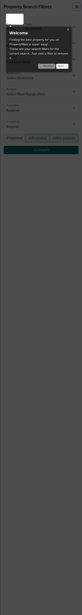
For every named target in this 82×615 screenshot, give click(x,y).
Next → (62, 66)
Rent (13, 19)
